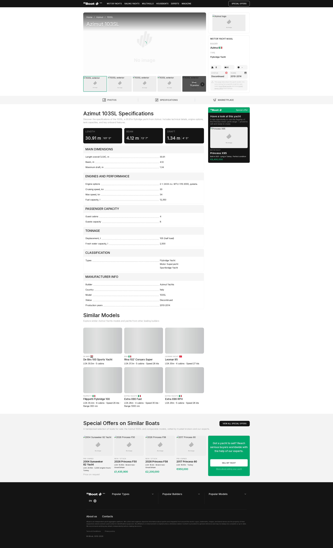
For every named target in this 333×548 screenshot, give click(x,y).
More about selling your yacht (229, 469)
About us (91, 516)
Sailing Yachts (131, 3)
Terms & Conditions (93, 531)
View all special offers (234, 423)
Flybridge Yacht (218, 57)
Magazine (186, 3)
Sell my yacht (229, 463)
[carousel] (144, 51)
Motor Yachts (114, 3)
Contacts (107, 516)
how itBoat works (225, 86)
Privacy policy (110, 531)
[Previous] (88, 43)
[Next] (201, 43)
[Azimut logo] (229, 23)
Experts (175, 3)
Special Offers (239, 3)
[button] (144, 43)
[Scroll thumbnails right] (202, 84)
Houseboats (162, 3)
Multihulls (148, 3)
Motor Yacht (218, 38)
